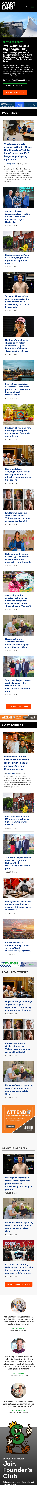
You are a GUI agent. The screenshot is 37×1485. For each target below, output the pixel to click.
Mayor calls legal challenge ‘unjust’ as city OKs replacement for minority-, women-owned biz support (18, 474)
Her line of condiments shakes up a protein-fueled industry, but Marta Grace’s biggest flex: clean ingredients (16, 345)
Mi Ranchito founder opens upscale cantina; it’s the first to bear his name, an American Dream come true (16, 763)
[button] (26, 6)
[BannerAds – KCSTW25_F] (18, 105)
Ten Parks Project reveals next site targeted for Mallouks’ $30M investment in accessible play (18, 685)
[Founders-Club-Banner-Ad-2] (18, 964)
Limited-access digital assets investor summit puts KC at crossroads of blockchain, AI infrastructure (18, 389)
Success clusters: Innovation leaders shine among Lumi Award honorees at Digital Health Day (17, 216)
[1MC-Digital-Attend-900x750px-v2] (18, 1118)
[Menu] (32, 6)
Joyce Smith (10, 773)
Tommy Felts (10, 164)
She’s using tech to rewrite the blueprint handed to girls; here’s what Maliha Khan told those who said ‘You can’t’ (18, 600)
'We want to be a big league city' (16, 48)
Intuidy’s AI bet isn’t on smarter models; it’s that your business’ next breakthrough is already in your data (17, 301)
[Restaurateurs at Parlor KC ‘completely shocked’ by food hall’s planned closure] (18, 241)
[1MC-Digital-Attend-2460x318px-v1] (18, 717)
